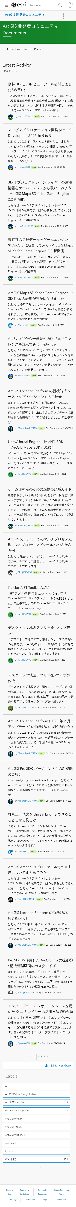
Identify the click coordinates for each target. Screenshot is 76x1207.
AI (6, 1086)
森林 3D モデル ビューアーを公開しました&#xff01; (40, 87)
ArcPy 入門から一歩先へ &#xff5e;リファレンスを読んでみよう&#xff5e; (39, 341)
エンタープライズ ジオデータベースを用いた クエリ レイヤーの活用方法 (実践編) (40, 1009)
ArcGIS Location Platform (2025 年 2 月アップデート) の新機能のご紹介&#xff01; (40, 724)
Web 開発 (10, 1159)
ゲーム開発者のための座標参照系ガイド (40, 489)
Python (9, 1151)
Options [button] (64, 16)
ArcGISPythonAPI (15, 1134)
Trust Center (30, 1200)
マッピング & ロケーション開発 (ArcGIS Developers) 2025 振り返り (39, 133)
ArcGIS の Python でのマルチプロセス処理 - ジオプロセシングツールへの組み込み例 (40, 545)
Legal (45, 1200)
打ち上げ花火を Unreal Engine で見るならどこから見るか (40, 817)
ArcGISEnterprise (14, 1102)
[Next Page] (47, 1057)
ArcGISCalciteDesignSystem (20, 1094)
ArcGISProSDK (13, 1126)
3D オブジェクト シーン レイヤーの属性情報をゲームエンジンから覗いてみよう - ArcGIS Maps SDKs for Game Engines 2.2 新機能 (40, 190)
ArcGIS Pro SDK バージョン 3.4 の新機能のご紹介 (40, 771)
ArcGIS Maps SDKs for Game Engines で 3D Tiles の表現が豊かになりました (40, 296)
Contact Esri (61, 1200)
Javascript (10, 1143)
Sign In (71, 5)
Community (35, 5)
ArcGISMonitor (13, 1118)
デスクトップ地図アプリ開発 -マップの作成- (39, 678)
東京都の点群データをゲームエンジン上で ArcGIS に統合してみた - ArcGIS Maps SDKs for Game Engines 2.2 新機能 (40, 245)
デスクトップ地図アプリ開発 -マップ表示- (39, 630)
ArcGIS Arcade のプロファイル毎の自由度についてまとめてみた (39, 870)
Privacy (13, 1200)
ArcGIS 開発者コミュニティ (25, 15)
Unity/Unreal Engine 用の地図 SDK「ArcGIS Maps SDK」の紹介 (35, 444)
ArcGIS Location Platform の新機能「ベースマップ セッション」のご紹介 (39, 394)
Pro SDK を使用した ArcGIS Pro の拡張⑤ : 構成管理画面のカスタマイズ (40, 963)
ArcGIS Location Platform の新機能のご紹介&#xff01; (39, 915)
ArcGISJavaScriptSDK (17, 1110)
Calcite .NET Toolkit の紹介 (29, 587)
